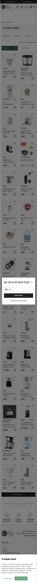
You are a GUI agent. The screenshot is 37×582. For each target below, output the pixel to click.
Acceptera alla (21, 578)
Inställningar (7, 578)
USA (9, 289)
